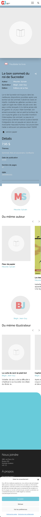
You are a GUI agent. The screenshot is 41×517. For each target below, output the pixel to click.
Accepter (21, 499)
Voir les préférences (20, 509)
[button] (38, 479)
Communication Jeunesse (5, 3)
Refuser (20, 504)
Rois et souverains (17, 153)
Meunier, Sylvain (20, 82)
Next (39, 221)
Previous (32, 221)
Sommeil (5, 153)
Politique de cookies (11, 514)
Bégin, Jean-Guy (20, 85)
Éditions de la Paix (20, 88)
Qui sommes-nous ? (8, 476)
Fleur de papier (8, 264)
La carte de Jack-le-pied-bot (14, 373)
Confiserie (30, 153)
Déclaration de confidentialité (26, 514)
